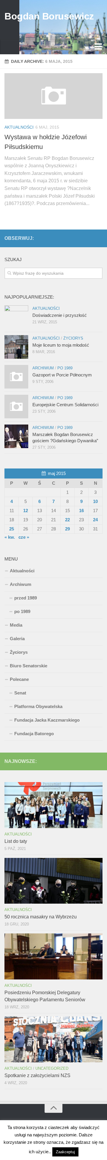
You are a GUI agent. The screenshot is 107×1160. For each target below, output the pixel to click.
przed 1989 (25, 597)
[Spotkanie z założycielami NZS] (53, 1039)
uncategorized (51, 1068)
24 (95, 519)
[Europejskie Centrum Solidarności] (16, 406)
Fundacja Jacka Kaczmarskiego (47, 719)
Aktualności (19, 127)
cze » (23, 537)
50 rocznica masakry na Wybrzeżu (40, 916)
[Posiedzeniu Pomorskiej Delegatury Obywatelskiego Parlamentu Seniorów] (53, 956)
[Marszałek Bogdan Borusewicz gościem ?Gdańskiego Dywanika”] (16, 436)
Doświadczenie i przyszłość (59, 315)
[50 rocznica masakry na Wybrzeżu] (53, 881)
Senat (20, 692)
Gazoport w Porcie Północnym (62, 374)
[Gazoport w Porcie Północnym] (16, 377)
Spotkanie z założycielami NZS (37, 1075)
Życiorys (73, 338)
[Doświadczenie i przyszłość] (16, 317)
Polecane (19, 679)
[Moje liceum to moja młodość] (16, 347)
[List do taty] (53, 805)
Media (16, 624)
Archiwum (43, 368)
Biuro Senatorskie (28, 665)
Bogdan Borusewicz (49, 16)
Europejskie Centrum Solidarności (65, 404)
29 (67, 528)
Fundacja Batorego (34, 733)
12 (25, 510)
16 (81, 510)
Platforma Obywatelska (38, 706)
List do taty (15, 841)
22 (67, 519)
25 (11, 528)
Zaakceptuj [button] (65, 1152)
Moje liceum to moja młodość (60, 345)
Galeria (17, 638)
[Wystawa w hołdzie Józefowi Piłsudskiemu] (53, 96)
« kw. (9, 537)
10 (95, 501)
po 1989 (65, 368)
